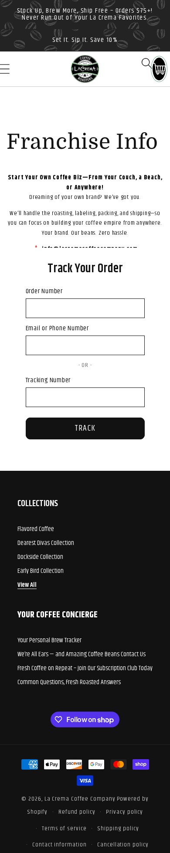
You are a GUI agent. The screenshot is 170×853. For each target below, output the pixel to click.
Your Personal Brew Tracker (49, 640)
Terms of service (64, 828)
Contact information (59, 845)
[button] (147, 63)
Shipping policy (118, 828)
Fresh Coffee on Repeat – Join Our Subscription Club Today (85, 668)
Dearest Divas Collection (45, 543)
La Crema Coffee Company (80, 799)
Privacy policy (124, 812)
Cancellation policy (122, 845)
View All (27, 585)
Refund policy (76, 812)
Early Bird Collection (40, 571)
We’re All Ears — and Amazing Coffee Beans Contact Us (81, 654)
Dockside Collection (40, 557)
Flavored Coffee (35, 529)
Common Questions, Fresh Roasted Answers (69, 682)
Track (85, 428)
